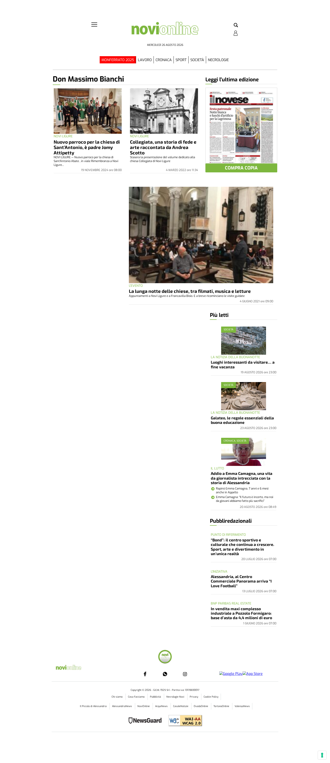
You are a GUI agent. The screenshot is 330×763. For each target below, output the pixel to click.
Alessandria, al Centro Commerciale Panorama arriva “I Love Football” (241, 581)
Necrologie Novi (175, 696)
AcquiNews (161, 706)
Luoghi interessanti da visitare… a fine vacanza (243, 364)
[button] (235, 25)
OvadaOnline (201, 706)
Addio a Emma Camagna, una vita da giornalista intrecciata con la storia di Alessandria (241, 478)
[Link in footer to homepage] (165, 657)
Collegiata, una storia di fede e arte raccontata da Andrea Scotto (163, 147)
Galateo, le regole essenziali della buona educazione (242, 420)
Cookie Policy (211, 696)
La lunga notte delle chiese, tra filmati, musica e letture (190, 291)
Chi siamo (117, 696)
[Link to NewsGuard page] (146, 721)
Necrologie (218, 60)
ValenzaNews (242, 706)
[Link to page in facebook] (145, 674)
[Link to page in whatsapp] (165, 674)
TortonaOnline (221, 706)
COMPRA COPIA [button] (241, 168)
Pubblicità (156, 696)
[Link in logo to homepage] (165, 31)
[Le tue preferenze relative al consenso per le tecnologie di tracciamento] (322, 755)
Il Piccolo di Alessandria (93, 706)
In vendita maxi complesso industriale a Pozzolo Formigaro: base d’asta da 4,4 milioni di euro (241, 613)
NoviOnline (143, 706)
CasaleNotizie (181, 706)
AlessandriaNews (122, 706)
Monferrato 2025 (117, 60)
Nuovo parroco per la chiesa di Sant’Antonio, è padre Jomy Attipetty (87, 147)
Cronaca (164, 60)
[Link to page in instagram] (184, 674)
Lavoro (145, 60)
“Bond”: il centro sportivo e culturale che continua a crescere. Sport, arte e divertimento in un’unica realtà (242, 546)
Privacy (194, 696)
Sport (181, 60)
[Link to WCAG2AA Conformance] (183, 721)
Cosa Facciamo (136, 696)
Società (197, 60)
